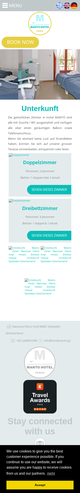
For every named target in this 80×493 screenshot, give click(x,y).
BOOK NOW (20, 42)
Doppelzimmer (40, 155)
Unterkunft (40, 23)
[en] (67, 5)
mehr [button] (51, 473)
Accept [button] (40, 485)
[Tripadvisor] (40, 443)
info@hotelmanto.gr (57, 341)
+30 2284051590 (26, 341)
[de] (74, 5)
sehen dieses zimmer (49, 189)
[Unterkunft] (24, 261)
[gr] (59, 5)
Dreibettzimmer (40, 200)
